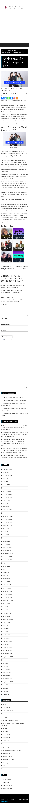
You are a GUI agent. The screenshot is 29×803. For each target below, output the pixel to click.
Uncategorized (7, 763)
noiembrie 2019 (7, 650)
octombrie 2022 (7, 560)
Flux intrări (6, 782)
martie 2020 (6, 638)
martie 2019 (6, 669)
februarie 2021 (7, 613)
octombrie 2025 (7, 475)
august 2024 (6, 500)
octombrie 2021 (7, 597)
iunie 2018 (5, 688)
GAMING (5, 731)
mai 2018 (5, 691)
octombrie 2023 (7, 522)
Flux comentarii (7, 785)
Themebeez (4, 801)
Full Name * (4, 318)
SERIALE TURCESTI (8, 756)
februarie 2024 (7, 510)
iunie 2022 (6, 572)
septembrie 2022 (8, 563)
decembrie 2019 (7, 647)
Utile (4, 766)
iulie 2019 (5, 663)
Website (3, 330)
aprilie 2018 (6, 694)
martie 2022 (6, 582)
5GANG (5, 704)
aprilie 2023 (6, 541)
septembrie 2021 (8, 600)
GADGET (5, 728)
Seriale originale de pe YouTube (12, 750)
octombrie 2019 (7, 654)
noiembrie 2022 (7, 557)
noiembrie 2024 (7, 494)
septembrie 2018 (8, 682)
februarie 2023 (7, 547)
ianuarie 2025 (7, 491)
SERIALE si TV (7, 90)
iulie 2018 (5, 685)
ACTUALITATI (6, 708)
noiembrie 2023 (7, 519)
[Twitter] (5, 98)
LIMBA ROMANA (7, 738)
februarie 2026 (7, 469)
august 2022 (6, 566)
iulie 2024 (5, 503)
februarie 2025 (7, 488)
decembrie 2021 (7, 591)
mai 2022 (5, 575)
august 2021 (6, 604)
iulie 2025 (5, 478)
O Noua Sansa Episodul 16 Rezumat (13, 397)
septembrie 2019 (8, 657)
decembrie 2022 (8, 553)
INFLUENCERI (6, 734)
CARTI (4, 714)
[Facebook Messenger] (11, 98)
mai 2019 (5, 666)
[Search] (26, 387)
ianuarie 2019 (6, 676)
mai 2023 (5, 538)
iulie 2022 (5, 569)
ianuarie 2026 (7, 472)
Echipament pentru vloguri (10, 720)
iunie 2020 (6, 629)
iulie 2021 (5, 607)
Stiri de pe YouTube (8, 759)
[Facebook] (2, 98)
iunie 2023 (6, 535)
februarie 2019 (7, 672)
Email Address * (6, 324)
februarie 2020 (7, 641)
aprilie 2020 (6, 635)
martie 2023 (6, 544)
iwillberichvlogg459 (17, 88)
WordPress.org (7, 788)
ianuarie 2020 (7, 644)
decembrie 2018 (7, 679)
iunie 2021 (5, 610)
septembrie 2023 (8, 525)
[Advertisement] (14, 25)
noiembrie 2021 (7, 594)
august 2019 (6, 660)
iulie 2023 (5, 532)
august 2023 (6, 529)
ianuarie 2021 (6, 616)
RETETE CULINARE (8, 744)
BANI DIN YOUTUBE (8, 711)
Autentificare (7, 779)
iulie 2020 (5, 625)
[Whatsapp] (8, 98)
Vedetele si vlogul (8, 769)
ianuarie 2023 (7, 550)
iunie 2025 (6, 482)
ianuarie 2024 (7, 513)
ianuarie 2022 (7, 588)
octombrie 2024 (7, 497)
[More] (17, 98)
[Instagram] (14, 98)
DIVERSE (5, 717)
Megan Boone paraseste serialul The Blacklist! (7, 268)
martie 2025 (6, 485)
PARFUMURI (6, 741)
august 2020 (6, 622)
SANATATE (6, 747)
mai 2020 (5, 632)
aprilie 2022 (6, 579)
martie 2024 (6, 507)
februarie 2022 (7, 585)
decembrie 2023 (8, 516)
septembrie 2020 (8, 619)
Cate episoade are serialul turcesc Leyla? (15, 400)
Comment (4, 304)
